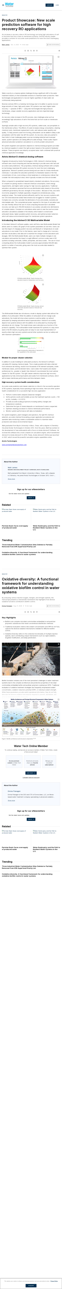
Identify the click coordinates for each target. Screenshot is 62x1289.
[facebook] (25, 50)
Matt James (5, 44)
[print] (59, 50)
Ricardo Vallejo (45, 644)
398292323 (37, 644)
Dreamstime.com (53, 644)
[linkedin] (28, 50)
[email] (37, 50)
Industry (5, 15)
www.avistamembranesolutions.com (14, 445)
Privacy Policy (54, 1281)
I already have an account (31, 777)
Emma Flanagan (7, 606)
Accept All (31, 1285)
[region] (31, 1283)
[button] (3, 5)
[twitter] (31, 50)
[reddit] (34, 50)
